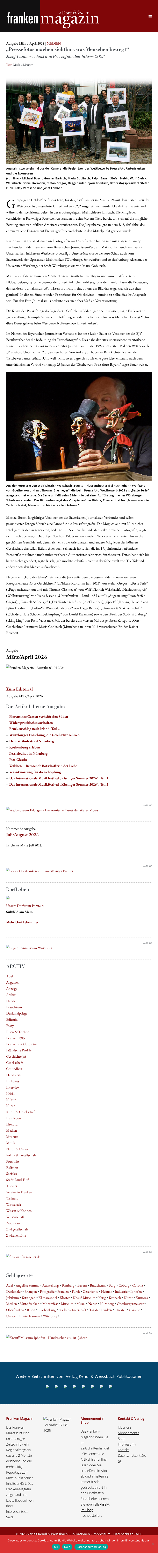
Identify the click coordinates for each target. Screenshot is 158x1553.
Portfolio (12, 1161)
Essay (10, 1025)
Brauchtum (14, 1007)
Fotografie (47, 1291)
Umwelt (12, 1316)
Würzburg (50, 1316)
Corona (137, 1285)
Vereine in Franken (19, 1192)
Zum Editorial (19, 689)
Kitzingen (28, 1297)
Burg (112, 1285)
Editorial (12, 1019)
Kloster (65, 1297)
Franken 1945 (15, 1038)
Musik (10, 1142)
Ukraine (134, 1309)
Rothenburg (47, 1309)
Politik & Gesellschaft (21, 1155)
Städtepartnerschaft (72, 1309)
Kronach (115, 1297)
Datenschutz (123, 1534)
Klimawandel (47, 1297)
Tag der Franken (100, 1309)
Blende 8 (12, 1000)
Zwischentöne (16, 1235)
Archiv (11, 994)
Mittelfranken (29, 1303)
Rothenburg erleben (24, 747)
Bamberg (68, 1285)
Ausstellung (50, 1285)
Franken (63, 1291)
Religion (12, 1167)
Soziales (11, 1173)
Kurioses (142, 1297)
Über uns (124, 1427)
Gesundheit (14, 1068)
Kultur (11, 1099)
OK (56, 1546)
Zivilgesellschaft (17, 1229)
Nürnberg (107, 1303)
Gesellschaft (14, 1062)
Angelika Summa (27, 1285)
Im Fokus (12, 1081)
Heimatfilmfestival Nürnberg (31, 741)
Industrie (121, 1291)
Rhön (31, 1309)
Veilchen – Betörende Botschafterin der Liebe (43, 765)
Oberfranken (15, 1309)
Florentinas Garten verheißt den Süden (38, 716)
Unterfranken (30, 1316)
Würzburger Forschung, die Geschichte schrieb (44, 734)
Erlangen (30, 1291)
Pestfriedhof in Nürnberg (28, 753)
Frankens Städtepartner (22, 1044)
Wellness (12, 1198)
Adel (9, 976)
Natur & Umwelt (18, 1148)
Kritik (10, 1093)
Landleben (13, 1118)
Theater (11, 1185)
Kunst (10, 1105)
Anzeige (11, 988)
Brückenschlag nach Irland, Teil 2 (34, 728)
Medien (11, 1130)
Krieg (102, 1297)
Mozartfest (50, 1303)
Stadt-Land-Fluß (17, 1179)
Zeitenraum (14, 1223)
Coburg (123, 1285)
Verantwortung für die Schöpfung (35, 771)
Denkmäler (14, 1291)
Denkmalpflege (16, 1013)
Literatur (12, 1124)
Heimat (106, 1291)
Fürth (76, 1291)
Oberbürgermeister (130, 1303)
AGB (139, 1534)
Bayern (82, 1285)
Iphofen (136, 1291)
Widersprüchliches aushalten (31, 722)
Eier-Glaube (18, 759)
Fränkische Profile (18, 1050)
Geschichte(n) (16, 1056)
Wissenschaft (15, 1216)
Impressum (101, 1534)
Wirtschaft (13, 1204)
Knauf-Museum (84, 1297)
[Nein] (153, 1544)
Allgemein (13, 982)
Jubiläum (12, 1297)
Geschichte (90, 1291)
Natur (92, 1303)
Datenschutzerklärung (91, 1546)
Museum (12, 1136)
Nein (67, 1546)
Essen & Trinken (17, 1031)
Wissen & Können (19, 1210)
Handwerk (13, 1074)
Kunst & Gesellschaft (21, 1111)
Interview (13, 1087)
